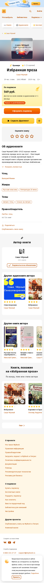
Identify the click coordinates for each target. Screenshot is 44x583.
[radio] (12, 136)
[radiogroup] (22, 136)
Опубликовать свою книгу (12, 229)
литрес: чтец (8, 202)
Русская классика (10, 190)
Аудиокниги (23, 25)
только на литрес (23, 202)
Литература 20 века (28, 190)
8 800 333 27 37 (9, 553)
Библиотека (22, 17)
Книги (8, 25)
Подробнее (35, 573)
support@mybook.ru (27, 553)
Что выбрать (7, 17)
